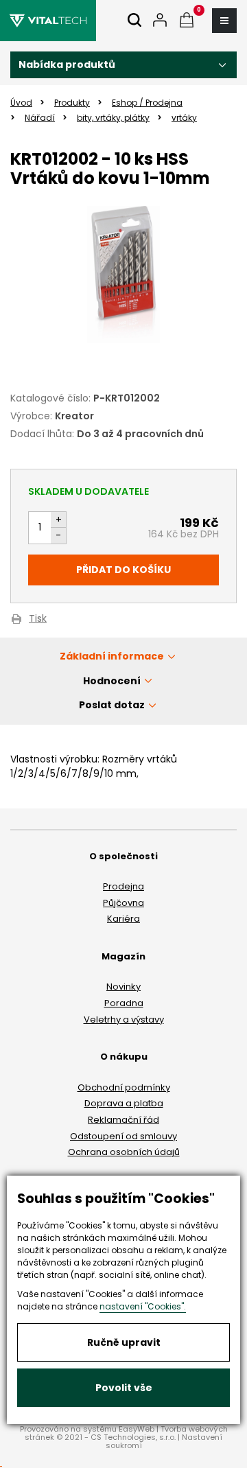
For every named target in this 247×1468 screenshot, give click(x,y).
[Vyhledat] (134, 21)
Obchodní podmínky (124, 1087)
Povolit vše (123, 1388)
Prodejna (123, 886)
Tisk (38, 619)
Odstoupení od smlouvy (123, 1136)
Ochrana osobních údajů (124, 1151)
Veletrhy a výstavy (124, 1019)
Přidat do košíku (123, 569)
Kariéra (123, 918)
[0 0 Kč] (186, 21)
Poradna (123, 1003)
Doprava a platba (123, 1103)
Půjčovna (123, 902)
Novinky (123, 986)
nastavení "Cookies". (142, 1306)
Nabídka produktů (67, 64)
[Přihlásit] (160, 21)
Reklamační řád (123, 1119)
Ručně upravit (124, 1342)
